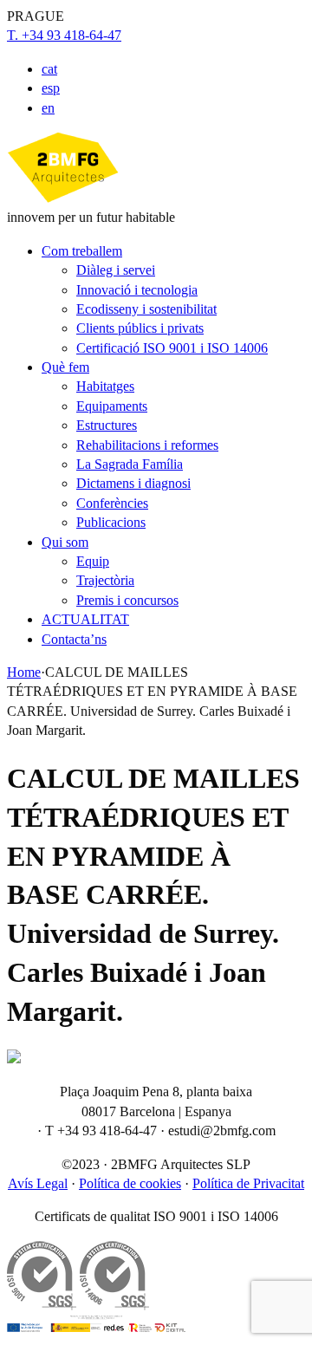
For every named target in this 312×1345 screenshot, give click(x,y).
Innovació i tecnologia (137, 290)
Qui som (65, 542)
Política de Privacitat (248, 1183)
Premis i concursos (127, 600)
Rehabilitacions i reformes (147, 445)
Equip (92, 561)
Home (24, 672)
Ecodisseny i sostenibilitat (146, 309)
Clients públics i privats (140, 328)
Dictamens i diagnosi (133, 483)
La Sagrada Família (129, 464)
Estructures (106, 425)
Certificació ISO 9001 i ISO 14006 (172, 348)
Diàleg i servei (115, 270)
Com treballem (82, 251)
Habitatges (105, 386)
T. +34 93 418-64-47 (64, 35)
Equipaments (111, 406)
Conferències (112, 503)
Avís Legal (38, 1183)
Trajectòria (105, 580)
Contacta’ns (74, 639)
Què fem (65, 367)
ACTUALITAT (85, 619)
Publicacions (111, 522)
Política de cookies (130, 1183)
